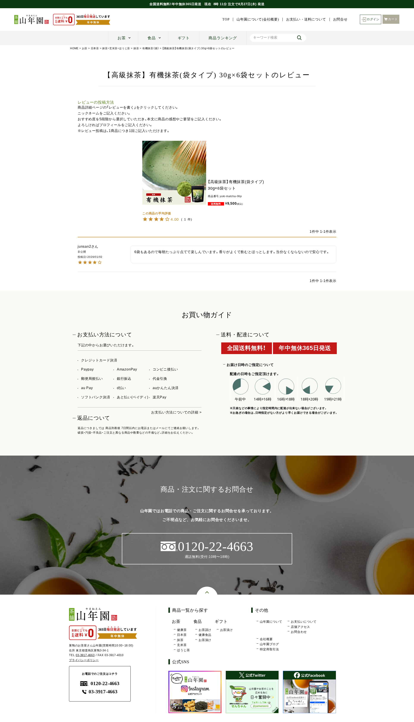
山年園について (271, 621)
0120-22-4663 (105, 683)
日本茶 (95, 48)
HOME (74, 48)
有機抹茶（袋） (150, 48)
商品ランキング (223, 38)
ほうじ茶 (183, 650)
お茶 (122, 38)
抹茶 (136, 48)
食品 (151, 38)
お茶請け (205, 630)
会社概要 (266, 639)
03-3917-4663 (85, 655)
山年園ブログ (269, 644)
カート (393, 19)
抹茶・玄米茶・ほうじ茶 (116, 48)
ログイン (373, 19)
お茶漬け (205, 640)
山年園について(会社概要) (258, 19)
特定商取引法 (269, 649)
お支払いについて (303, 621)
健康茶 (182, 630)
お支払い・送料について (306, 19)
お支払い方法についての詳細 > (176, 412)
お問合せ (340, 19)
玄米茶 (182, 645)
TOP (225, 19)
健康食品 (205, 634)
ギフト (184, 38)
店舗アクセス (300, 627)
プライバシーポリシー (84, 660)
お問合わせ (299, 631)
